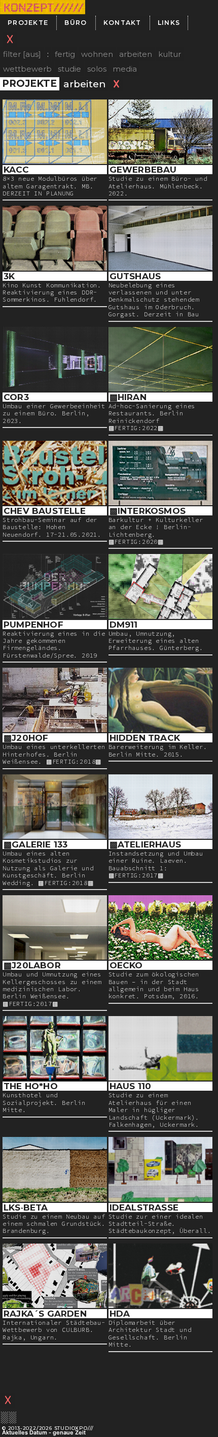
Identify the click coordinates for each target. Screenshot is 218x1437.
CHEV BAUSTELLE (45, 511)
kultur (169, 54)
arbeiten (135, 54)
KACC (16, 170)
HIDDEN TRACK (145, 738)
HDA (120, 1314)
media (125, 69)
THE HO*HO (31, 1086)
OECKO (126, 965)
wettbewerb (27, 69)
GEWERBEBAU (143, 170)
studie (69, 69)
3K (9, 276)
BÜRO (75, 22)
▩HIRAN (128, 397)
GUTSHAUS (135, 276)
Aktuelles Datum (24, 1432)
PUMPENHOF (33, 624)
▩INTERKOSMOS (148, 511)
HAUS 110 (131, 1086)
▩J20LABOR (32, 965)
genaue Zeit (69, 1432)
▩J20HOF (26, 738)
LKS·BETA (26, 1207)
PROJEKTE (28, 22)
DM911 (124, 624)
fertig (65, 54)
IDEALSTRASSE (144, 1207)
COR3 (16, 397)
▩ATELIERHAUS (145, 844)
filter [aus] (22, 54)
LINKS (169, 22)
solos (96, 69)
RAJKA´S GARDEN (45, 1314)
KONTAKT (122, 22)
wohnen (97, 54)
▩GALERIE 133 (35, 844)
